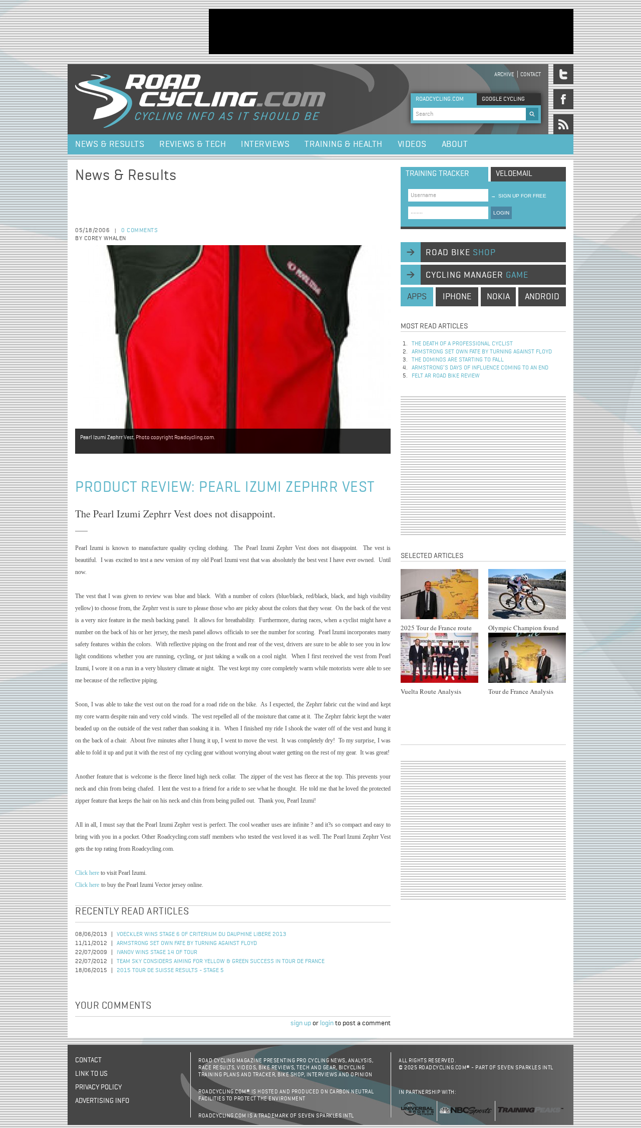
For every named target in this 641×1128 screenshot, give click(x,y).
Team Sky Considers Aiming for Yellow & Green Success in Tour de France (221, 962)
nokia (498, 296)
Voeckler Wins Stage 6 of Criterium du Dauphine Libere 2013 (201, 934)
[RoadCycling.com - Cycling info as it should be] (200, 99)
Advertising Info (102, 1100)
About (455, 144)
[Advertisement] (391, 31)
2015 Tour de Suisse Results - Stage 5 (170, 971)
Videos (412, 144)
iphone (457, 296)
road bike (461, 252)
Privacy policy (98, 1087)
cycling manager (477, 275)
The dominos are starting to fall (458, 360)
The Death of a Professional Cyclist (462, 344)
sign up (300, 1023)
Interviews (265, 144)
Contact (530, 74)
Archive (504, 74)
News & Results (109, 144)
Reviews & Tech (192, 144)
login (327, 1023)
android (542, 296)
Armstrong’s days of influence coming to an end (480, 368)
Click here (87, 872)
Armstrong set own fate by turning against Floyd (187, 944)
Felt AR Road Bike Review (446, 376)
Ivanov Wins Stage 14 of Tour (157, 953)
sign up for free (518, 196)
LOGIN (501, 213)
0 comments (139, 231)
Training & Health (343, 144)
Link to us (91, 1073)
